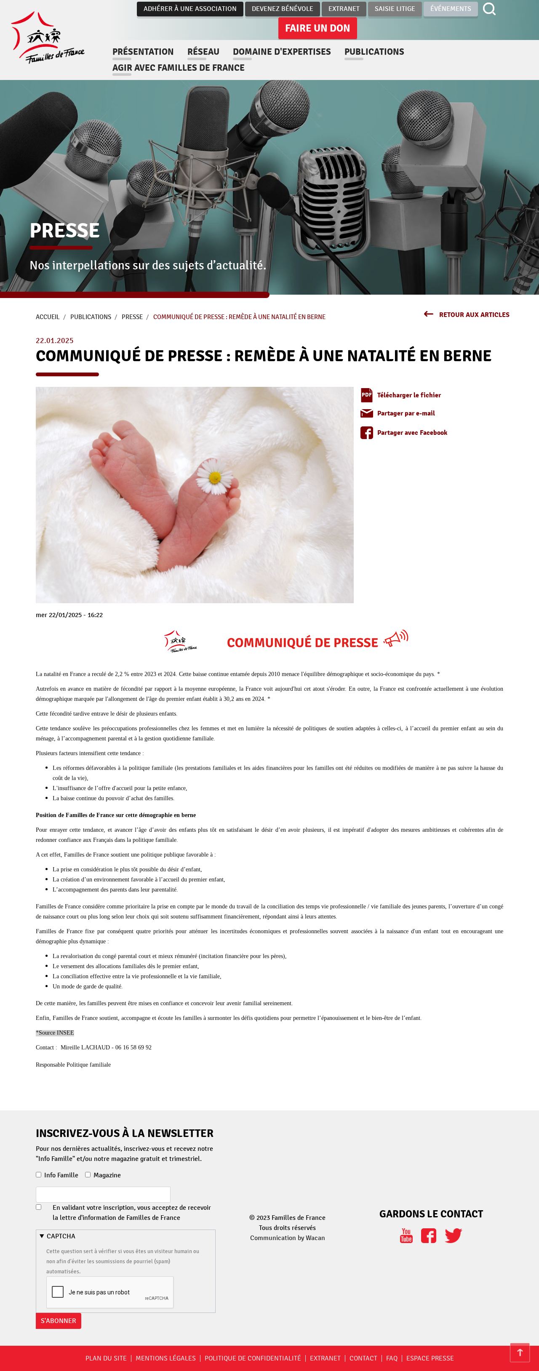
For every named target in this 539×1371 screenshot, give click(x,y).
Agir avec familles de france (178, 67)
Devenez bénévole (282, 9)
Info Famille (61, 1175)
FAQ (392, 1358)
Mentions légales (166, 1358)
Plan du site (106, 1358)
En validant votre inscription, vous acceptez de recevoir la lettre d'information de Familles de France (132, 1212)
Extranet (344, 9)
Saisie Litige (395, 9)
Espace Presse (430, 1358)
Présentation (143, 51)
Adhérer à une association (190, 9)
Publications (374, 51)
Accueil (48, 317)
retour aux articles (474, 315)
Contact (363, 1358)
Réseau (203, 51)
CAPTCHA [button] (61, 1236)
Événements (450, 9)
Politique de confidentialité (253, 1358)
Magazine (107, 1175)
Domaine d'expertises (282, 51)
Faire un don (317, 28)
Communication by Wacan (287, 1238)
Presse (132, 317)
